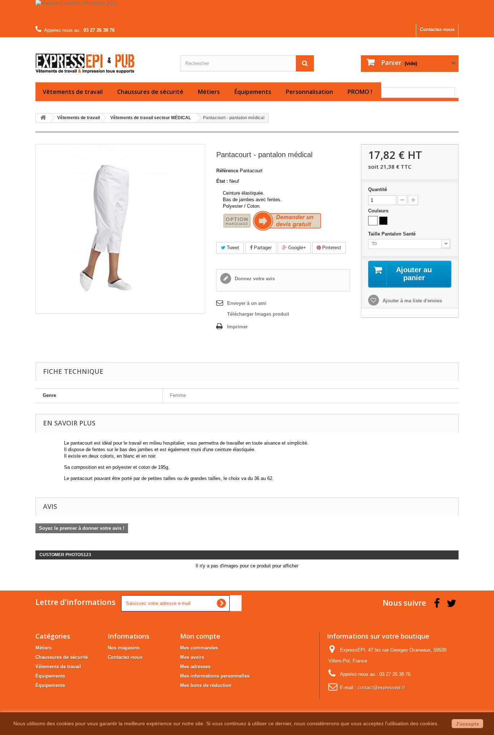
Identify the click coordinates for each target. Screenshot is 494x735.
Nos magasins (124, 647)
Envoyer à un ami (247, 303)
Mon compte (200, 636)
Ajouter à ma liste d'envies (411, 300)
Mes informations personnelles (215, 676)
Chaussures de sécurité (150, 92)
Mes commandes (199, 647)
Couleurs (379, 210)
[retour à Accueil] (43, 117)
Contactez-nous (437, 29)
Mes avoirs (192, 657)
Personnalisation (309, 92)
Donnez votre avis (254, 278)
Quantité (377, 189)
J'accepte (467, 724)
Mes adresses (195, 666)
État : (222, 181)
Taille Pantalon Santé (393, 234)
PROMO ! (360, 92)
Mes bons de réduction (205, 685)
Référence (227, 170)
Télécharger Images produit (258, 314)
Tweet (232, 247)
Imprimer (237, 326)
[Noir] (383, 221)
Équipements (252, 92)
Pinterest (331, 247)
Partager (262, 247)
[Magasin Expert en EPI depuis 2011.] (247, 11)
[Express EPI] (102, 58)
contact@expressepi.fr (381, 687)
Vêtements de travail (73, 92)
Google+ (296, 247)
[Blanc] (373, 221)
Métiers (209, 92)
